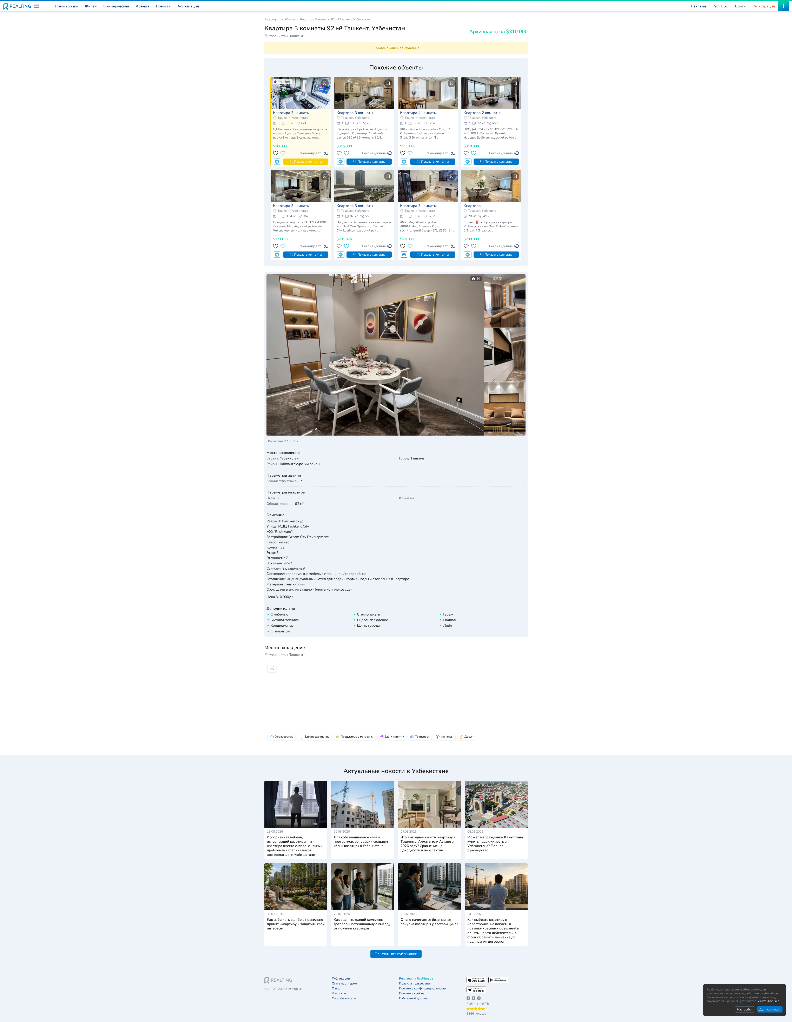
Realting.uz (272, 19)
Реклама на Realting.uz (416, 979)
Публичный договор (414, 998)
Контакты (339, 993)
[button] (36, 6)
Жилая (290, 19)
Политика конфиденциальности (422, 988)
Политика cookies (411, 993)
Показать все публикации (396, 954)
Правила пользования (415, 984)
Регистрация (763, 6)
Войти (740, 6)
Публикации (341, 979)
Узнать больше (768, 1001)
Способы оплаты (344, 998)
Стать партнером (344, 984)
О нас (336, 988)
